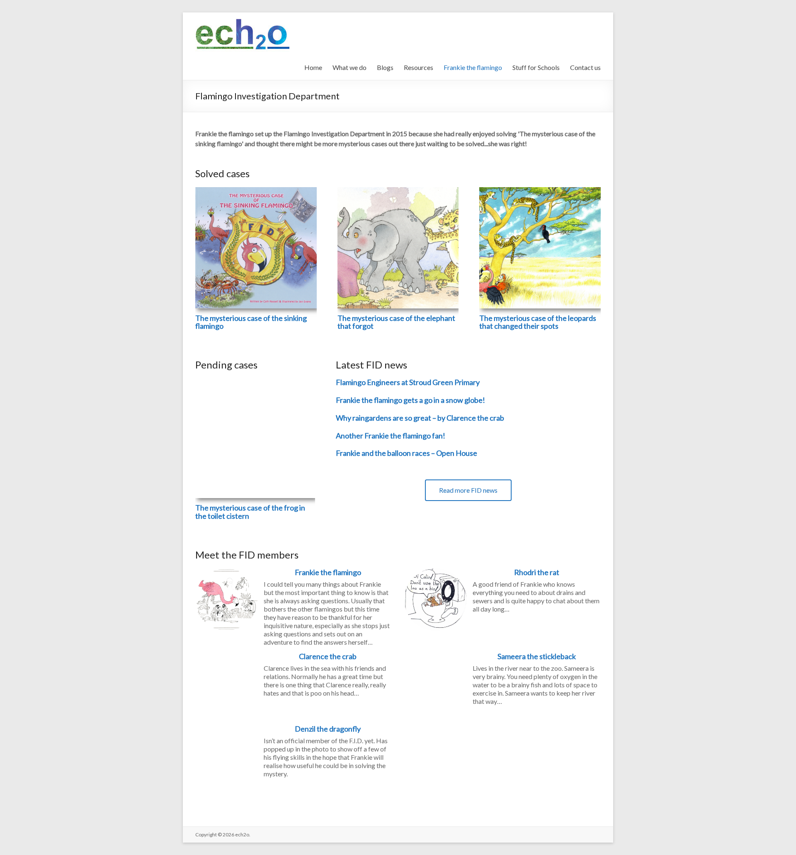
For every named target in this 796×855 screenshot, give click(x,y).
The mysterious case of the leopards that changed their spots (537, 322)
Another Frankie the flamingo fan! (390, 435)
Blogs (385, 67)
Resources (418, 67)
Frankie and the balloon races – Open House (406, 453)
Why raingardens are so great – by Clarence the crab (420, 417)
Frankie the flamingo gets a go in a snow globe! (410, 400)
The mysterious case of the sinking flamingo (251, 322)
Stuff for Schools (536, 67)
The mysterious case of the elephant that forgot (396, 322)
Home (313, 67)
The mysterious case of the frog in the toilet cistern (250, 511)
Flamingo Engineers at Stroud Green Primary (408, 382)
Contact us (585, 67)
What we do (349, 67)
